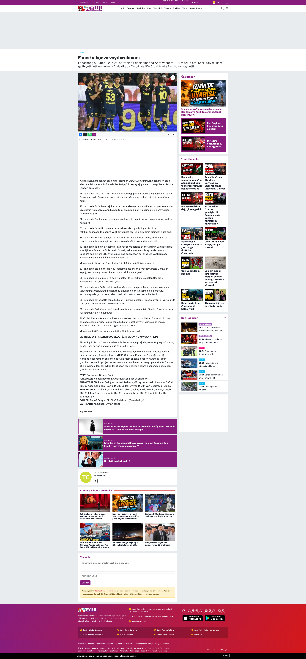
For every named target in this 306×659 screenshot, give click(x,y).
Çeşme (150, 648)
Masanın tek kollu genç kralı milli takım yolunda (210, 341)
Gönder (85, 583)
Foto (105, 2)
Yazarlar (95, 2)
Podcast (165, 644)
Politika (141, 8)
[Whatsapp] (219, 611)
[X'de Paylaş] (85, 135)
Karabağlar (103, 651)
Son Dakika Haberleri (165, 635)
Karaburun (113, 651)
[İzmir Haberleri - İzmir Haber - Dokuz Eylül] (90, 8)
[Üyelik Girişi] (226, 2)
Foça (167, 648)
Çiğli (157, 648)
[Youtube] (206, 611)
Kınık (148, 651)
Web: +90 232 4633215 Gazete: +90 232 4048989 (152, 616)
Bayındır (103, 648)
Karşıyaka (124, 651)
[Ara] (222, 8)
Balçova (95, 648)
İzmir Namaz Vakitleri (166, 630)
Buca (144, 648)
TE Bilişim (224, 649)
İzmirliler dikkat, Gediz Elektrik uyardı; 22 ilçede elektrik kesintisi (210, 329)
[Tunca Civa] (86, 477)
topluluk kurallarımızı (104, 591)
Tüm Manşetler (126, 635)
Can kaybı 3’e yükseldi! (208, 388)
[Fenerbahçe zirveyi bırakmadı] (127, 102)
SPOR (201, 348)
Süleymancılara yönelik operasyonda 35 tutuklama (157, 543)
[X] (189, 611)
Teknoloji (157, 8)
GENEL (81, 52)
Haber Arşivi (199, 635)
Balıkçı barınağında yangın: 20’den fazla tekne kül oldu (125, 543)
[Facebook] (184, 611)
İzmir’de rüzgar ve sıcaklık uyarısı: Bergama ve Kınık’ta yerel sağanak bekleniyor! (125, 516)
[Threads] (214, 611)
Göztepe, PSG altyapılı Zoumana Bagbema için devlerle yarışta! (159, 515)
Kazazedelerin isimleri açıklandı (209, 364)
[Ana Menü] (227, 8)
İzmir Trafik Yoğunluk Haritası (206, 630)
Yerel (184, 8)
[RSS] (223, 611)
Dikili (162, 648)
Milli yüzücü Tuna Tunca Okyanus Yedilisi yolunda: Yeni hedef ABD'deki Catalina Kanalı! (94, 544)
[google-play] (214, 618)
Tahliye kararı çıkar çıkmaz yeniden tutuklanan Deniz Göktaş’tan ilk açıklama (92, 516)
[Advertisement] (153, 30)
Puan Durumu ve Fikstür (93, 635)
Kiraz (143, 651)
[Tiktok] (210, 611)
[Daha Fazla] (94, 135)
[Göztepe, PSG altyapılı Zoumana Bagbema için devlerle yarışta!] (160, 503)
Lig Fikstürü (120, 644)
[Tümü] (225, 318)
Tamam (225, 655)
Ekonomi (131, 8)
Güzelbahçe (91, 651)
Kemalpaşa (134, 651)
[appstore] (192, 618)
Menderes (163, 651)
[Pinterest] (193, 611)
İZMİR (80, 648)
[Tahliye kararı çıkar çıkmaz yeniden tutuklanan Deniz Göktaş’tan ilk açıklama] (95, 503)
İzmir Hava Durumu (128, 630)
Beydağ (129, 648)
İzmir (122, 8)
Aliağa (87, 648)
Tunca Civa (85, 139)
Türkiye (176, 8)
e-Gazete (83, 2)
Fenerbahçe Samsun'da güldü (207, 352)
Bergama (120, 648)
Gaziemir (81, 651)
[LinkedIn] (201, 611)
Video (113, 2)
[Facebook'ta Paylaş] (80, 135)
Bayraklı (111, 648)
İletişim (158, 644)
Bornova (137, 648)
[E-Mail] (96, 481)
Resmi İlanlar (196, 8)
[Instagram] (197, 611)
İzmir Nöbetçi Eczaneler (93, 630)
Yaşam (167, 8)
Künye (150, 644)
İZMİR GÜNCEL (205, 324)
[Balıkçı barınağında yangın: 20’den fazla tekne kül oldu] (127, 531)
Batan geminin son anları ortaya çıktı (211, 376)
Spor (149, 8)
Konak (154, 651)
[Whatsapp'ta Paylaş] (89, 135)
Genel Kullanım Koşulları (136, 644)
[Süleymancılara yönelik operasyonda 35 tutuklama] (160, 531)
